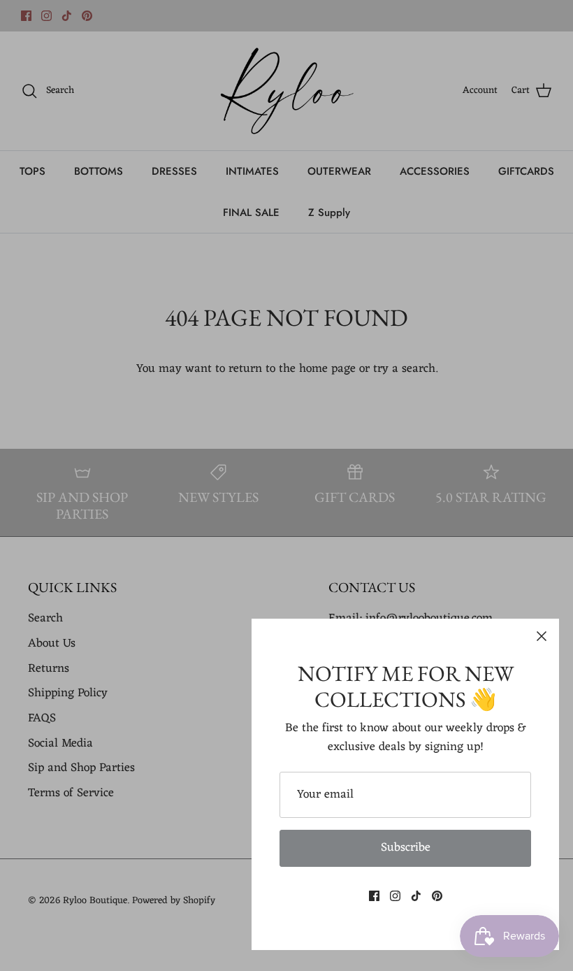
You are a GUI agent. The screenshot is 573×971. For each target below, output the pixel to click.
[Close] (541, 636)
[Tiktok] (416, 896)
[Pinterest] (437, 896)
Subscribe (405, 847)
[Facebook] (374, 896)
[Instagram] (395, 896)
